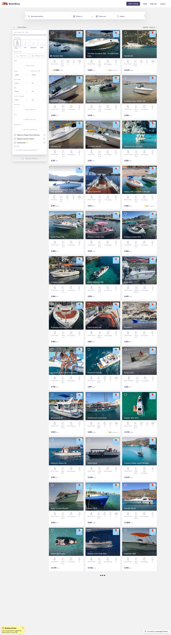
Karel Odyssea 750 (95, 282)
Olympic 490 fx (94, 146)
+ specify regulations (29, 129)
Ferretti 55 (128, 56)
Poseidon (128, 327)
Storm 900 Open (58, 553)
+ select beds (29, 65)
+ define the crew (29, 119)
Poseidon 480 (130, 553)
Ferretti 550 (58, 56)
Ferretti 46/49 (130, 508)
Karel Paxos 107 (94, 191)
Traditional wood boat (97, 418)
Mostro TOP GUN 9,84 (96, 553)
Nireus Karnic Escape (133, 146)
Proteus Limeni (57, 282)
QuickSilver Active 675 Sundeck (64, 372)
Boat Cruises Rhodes (59, 508)
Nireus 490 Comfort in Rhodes (137, 191)
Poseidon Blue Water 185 (61, 327)
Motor (16, 48)
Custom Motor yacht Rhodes (136, 463)
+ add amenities (30, 109)
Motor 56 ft (92, 508)
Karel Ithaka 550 (94, 327)
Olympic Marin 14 (58, 463)
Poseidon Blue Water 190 (61, 101)
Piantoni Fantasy (94, 372)
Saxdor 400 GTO (131, 418)
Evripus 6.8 (128, 372)
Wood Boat (92, 463)
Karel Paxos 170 (94, 101)
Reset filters (32, 158)
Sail (25, 47)
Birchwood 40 (57, 418)
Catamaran (33, 47)
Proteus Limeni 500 (95, 237)
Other (41, 47)
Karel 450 (128, 282)
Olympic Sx (56, 146)
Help (145, 4)
